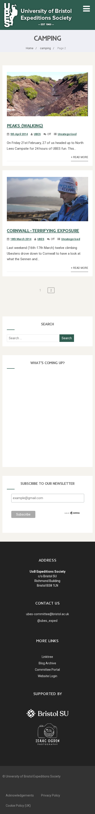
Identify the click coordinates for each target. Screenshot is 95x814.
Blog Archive (47, 663)
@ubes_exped (47, 620)
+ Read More (79, 157)
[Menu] (86, 9)
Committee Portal (47, 669)
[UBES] (37, 14)
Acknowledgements (20, 795)
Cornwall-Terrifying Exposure (43, 230)
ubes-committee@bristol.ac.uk (47, 614)
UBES (37, 134)
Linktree (47, 657)
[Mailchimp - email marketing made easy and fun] (72, 513)
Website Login (47, 676)
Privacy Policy (50, 795)
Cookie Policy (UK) (18, 805)
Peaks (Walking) (25, 125)
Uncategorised (67, 134)
